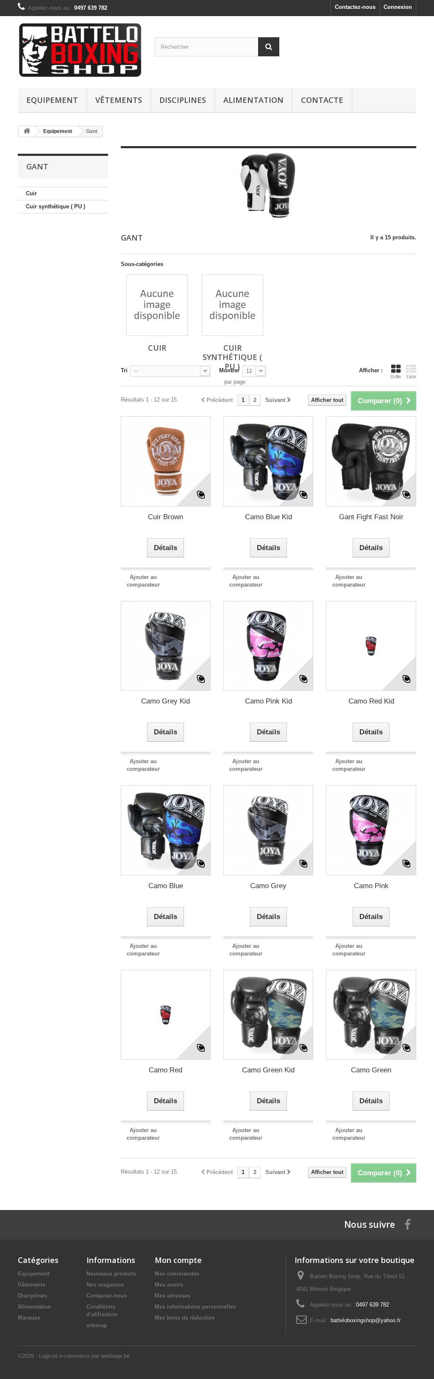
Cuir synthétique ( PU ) (55, 206)
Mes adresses (172, 1296)
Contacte (322, 100)
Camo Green (371, 1070)
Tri (124, 370)
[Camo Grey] (268, 830)
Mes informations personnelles (195, 1307)
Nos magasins (105, 1285)
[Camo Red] (165, 1014)
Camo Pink (371, 886)
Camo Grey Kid (165, 701)
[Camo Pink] (371, 830)
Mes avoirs (169, 1285)
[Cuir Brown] (165, 461)
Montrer (229, 370)
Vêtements (118, 100)
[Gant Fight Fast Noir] (371, 461)
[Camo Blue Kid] (268, 461)
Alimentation (253, 100)
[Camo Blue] (165, 830)
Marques (29, 1318)
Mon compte (178, 1260)
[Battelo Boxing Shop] (80, 50)
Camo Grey (268, 886)
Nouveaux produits (111, 1274)
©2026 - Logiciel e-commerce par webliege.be (74, 1356)
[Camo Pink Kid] (268, 646)
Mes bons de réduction (185, 1318)
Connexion (398, 7)
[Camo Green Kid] (268, 1014)
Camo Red (165, 1070)
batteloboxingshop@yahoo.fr (366, 1320)
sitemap (96, 1325)
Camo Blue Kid (268, 517)
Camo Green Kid (268, 1070)
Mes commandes (177, 1274)
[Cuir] (157, 305)
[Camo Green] (371, 1014)
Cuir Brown (165, 517)
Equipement (52, 100)
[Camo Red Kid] (371, 646)
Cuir (31, 193)
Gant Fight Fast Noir (371, 517)
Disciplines (182, 100)
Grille (395, 376)
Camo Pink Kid (268, 701)
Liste (411, 376)
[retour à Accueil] (27, 131)
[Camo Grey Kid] (165, 646)
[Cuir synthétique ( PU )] (232, 305)
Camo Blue (165, 886)
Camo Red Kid (371, 701)
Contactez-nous (355, 7)
